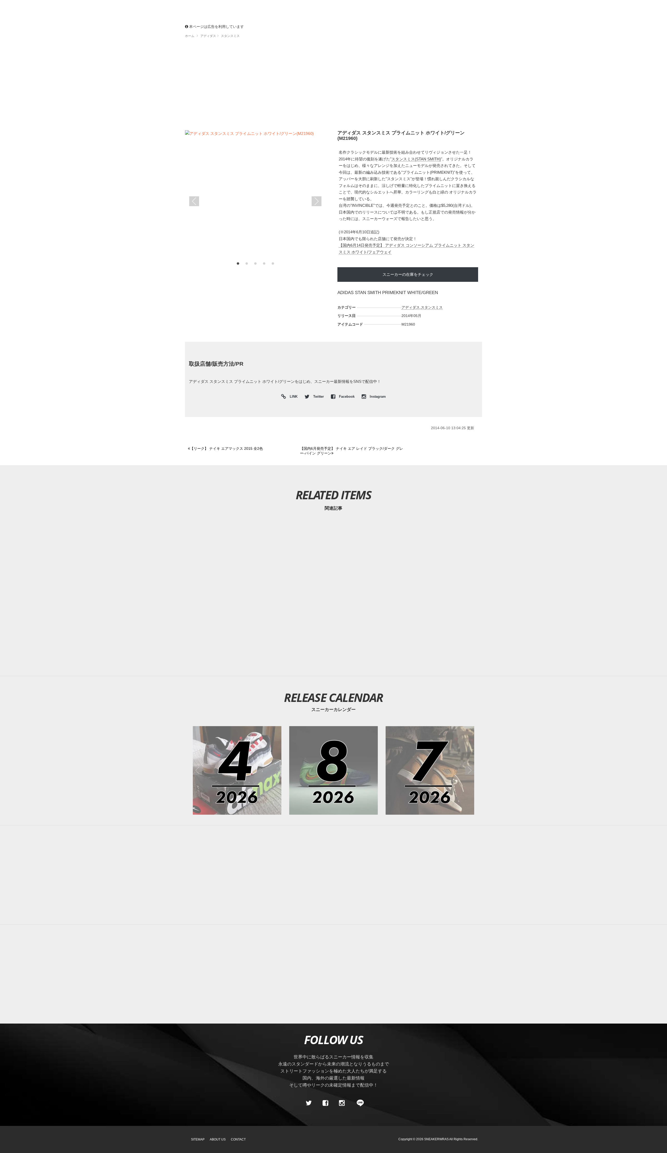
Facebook (347, 396)
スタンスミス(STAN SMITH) (416, 159)
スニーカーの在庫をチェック (407, 274)
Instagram (377, 396)
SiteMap (198, 1139)
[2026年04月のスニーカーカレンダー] (237, 770)
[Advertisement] (333, 85)
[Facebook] (325, 1103)
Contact (238, 1139)
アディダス (411, 307)
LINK (292, 397)
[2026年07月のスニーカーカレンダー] (430, 770)
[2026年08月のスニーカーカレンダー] (333, 770)
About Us (218, 1139)
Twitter (318, 396)
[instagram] (341, 1103)
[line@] (358, 1103)
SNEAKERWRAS (436, 1139)
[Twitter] (308, 1103)
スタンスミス (432, 307)
